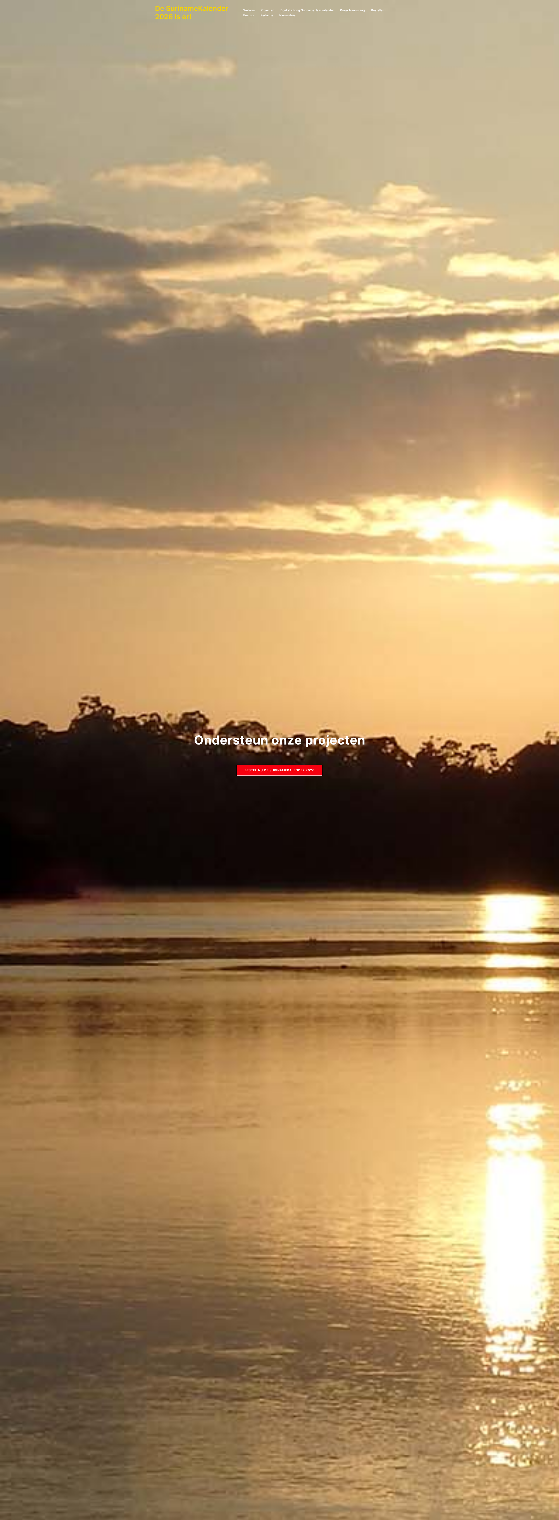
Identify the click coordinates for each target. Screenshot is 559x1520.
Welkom (249, 10)
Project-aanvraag (352, 10)
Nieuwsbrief (288, 15)
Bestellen (377, 10)
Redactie (267, 15)
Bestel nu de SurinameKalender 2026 (279, 770)
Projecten (267, 10)
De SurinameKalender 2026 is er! (191, 12)
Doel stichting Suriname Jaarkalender (307, 10)
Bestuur (248, 15)
